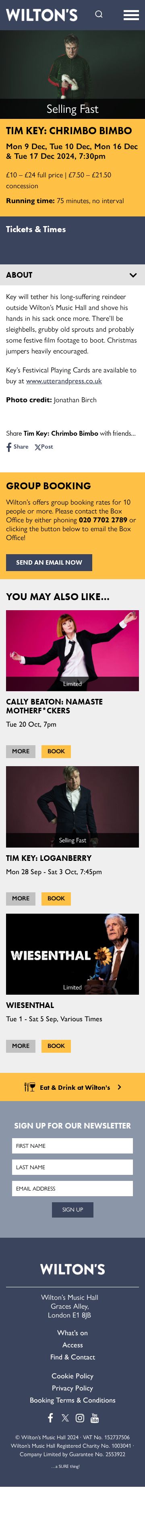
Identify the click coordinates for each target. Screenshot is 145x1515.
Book (56, 751)
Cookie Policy (72, 1376)
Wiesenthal (30, 1005)
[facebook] (50, 1418)
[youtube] (95, 1418)
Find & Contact (72, 1357)
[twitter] (65, 1418)
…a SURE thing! (65, 1466)
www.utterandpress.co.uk (64, 380)
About (19, 275)
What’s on (72, 1332)
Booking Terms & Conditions (73, 1400)
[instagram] (80, 1418)
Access (72, 1344)
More (20, 751)
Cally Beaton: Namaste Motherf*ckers (54, 706)
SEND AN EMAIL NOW (49, 562)
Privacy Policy (72, 1388)
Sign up (72, 1209)
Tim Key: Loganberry (49, 858)
